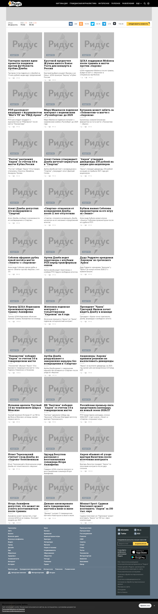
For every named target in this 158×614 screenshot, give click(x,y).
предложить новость (138, 24)
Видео (10, 542)
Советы (83, 542)
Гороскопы (12, 528)
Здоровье (12, 556)
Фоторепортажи (38, 572)
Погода (47, 559)
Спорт (82, 545)
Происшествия (85, 528)
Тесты (82, 550)
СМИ (81, 539)
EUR (32, 24)
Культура (47, 539)
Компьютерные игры (52, 536)
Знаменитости (13, 559)
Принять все (145, 605)
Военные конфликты (16, 539)
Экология (83, 559)
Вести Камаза (122, 592)
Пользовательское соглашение (129, 572)
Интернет (11, 561)
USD (23, 24)
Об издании (122, 589)
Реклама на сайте (124, 587)
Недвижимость (50, 550)
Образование (49, 553)
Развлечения (128, 3)
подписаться (140, 544)
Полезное (115, 3)
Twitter (123, 534)
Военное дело (13, 536)
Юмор (82, 564)
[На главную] (15, 3)
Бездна (52, 572)
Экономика (84, 561)
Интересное (103, 3)
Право (46, 564)
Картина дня (62, 3)
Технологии (84, 553)
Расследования (86, 533)
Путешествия (85, 531)
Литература (48, 542)
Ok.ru (139, 530)
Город (10, 545)
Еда (9, 550)
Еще (138, 3)
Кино (46, 528)
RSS (138, 534)
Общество (14, 55)
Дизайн (11, 547)
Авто (10, 531)
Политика (47, 561)
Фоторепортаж (85, 556)
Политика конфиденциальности (129, 579)
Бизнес (10, 533)
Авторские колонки (18, 572)
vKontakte (125, 530)
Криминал (47, 533)
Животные (12, 553)
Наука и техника (50, 547)
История (11, 564)
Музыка (47, 545)
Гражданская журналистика (83, 3)
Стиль (82, 547)
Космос (47, 531)
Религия (83, 536)
